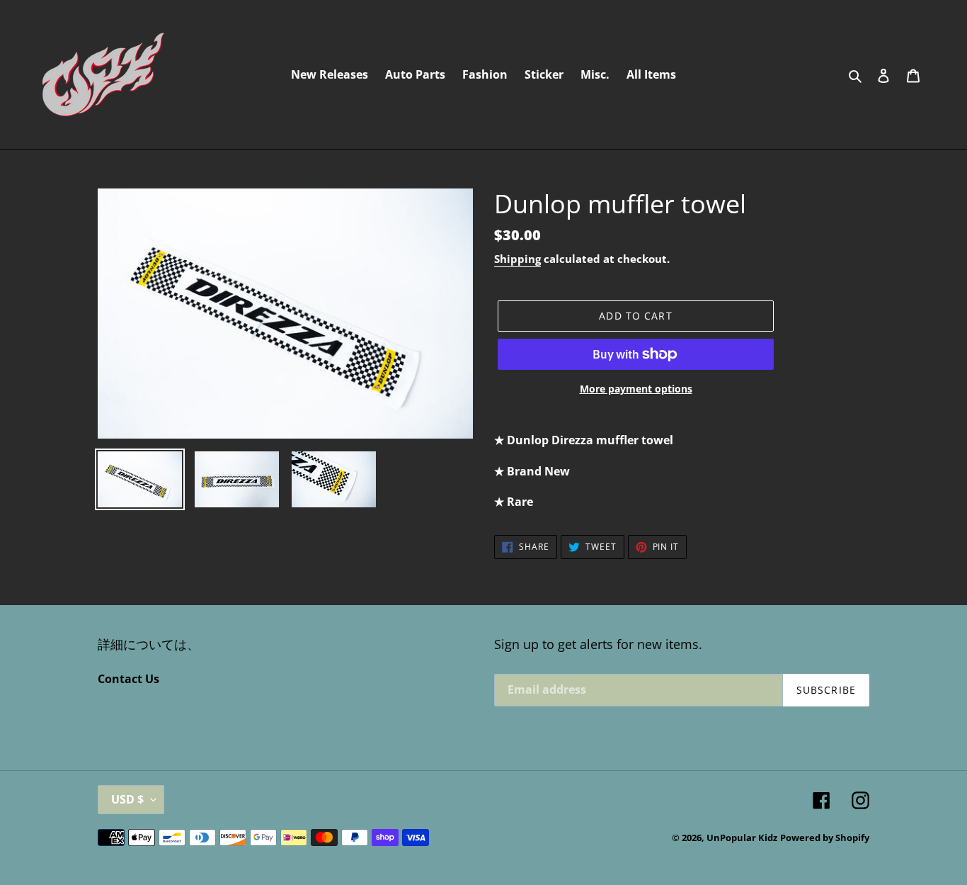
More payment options (636, 388)
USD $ (127, 799)
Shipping (517, 259)
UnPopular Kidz (741, 837)
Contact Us (128, 679)
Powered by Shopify (824, 837)
